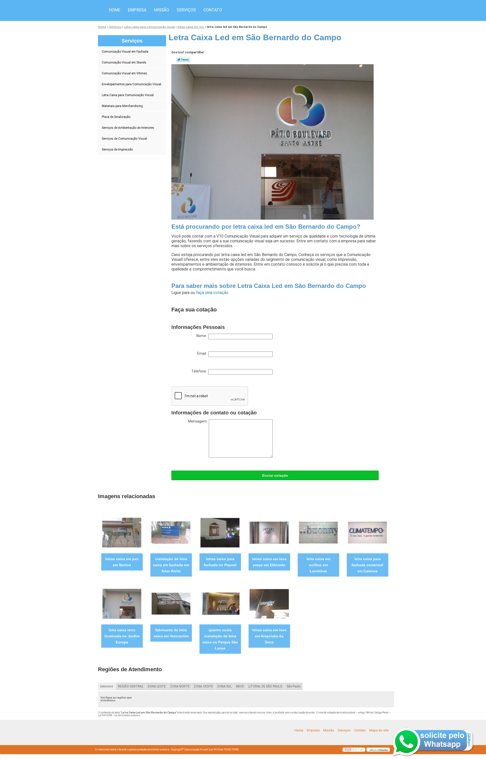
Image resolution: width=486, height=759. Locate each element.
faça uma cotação (212, 292)
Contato (213, 10)
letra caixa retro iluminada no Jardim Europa (121, 636)
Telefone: (199, 371)
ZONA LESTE (157, 686)
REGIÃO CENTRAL (130, 686)
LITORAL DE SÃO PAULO (265, 686)
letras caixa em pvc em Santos (121, 562)
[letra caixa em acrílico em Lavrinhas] (318, 532)
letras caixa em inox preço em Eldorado (269, 562)
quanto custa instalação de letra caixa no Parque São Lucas (220, 639)
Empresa (137, 10)
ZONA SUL (224, 686)
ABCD (240, 686)
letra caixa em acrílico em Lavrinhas (318, 565)
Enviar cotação (275, 475)
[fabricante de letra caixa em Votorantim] (171, 603)
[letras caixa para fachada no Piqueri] (220, 532)
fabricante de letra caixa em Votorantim (171, 633)
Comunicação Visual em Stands (124, 62)
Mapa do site (379, 730)
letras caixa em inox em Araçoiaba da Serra (269, 636)
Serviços (186, 10)
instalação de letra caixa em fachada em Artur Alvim (171, 565)
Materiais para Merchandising (122, 106)
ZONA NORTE (180, 686)
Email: (202, 353)
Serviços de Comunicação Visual (124, 138)
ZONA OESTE (203, 686)
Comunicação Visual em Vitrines (124, 73)
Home (114, 10)
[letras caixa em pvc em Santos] (122, 532)
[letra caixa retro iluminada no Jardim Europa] (122, 603)
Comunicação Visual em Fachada (125, 51)
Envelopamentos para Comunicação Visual (131, 84)
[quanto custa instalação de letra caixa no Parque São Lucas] (220, 603)
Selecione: (107, 686)
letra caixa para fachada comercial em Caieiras (367, 565)
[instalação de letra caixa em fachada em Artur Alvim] (171, 532)
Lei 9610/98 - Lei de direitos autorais (119, 715)
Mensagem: (198, 421)
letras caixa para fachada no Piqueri (220, 562)
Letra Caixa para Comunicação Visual (128, 95)
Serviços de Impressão (117, 149)
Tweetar (183, 59)
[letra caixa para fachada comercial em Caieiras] (367, 532)
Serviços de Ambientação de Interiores (128, 128)
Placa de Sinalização (116, 117)
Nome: (202, 336)
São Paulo (293, 686)
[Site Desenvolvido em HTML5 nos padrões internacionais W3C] (353, 750)
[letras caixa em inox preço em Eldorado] (269, 532)
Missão (161, 10)
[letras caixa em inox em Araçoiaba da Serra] (269, 603)
